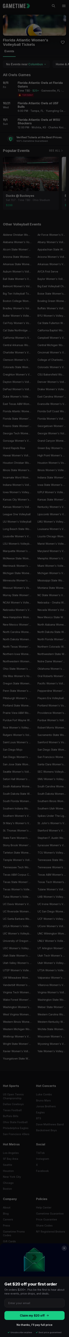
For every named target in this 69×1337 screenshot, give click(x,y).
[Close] (64, 1248)
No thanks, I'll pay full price (34, 1324)
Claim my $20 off (32, 1315)
